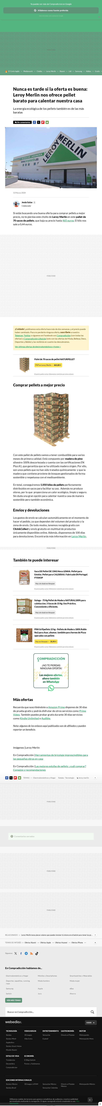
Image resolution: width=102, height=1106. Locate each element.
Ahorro (73, 993)
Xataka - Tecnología (66, 778)
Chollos (39, 71)
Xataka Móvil (11, 1039)
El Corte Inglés (14, 71)
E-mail (47, 122)
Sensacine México (49, 1084)
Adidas (88, 71)
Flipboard (42, 122)
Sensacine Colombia (50, 1088)
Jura (39, 993)
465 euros (68, 220)
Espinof (45, 1039)
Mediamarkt (28, 71)
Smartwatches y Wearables (81, 976)
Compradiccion (11, 1067)
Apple (40, 988)
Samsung (78, 71)
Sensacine (46, 1035)
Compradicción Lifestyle (35, 338)
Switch (9, 993)
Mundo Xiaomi (11, 1050)
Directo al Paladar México (68, 1085)
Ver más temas (14, 1000)
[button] (28, 202)
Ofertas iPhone (77, 943)
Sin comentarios (23, 122)
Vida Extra (28, 1039)
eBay (72, 988)
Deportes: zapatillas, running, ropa (18, 982)
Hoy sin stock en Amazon (45, 584)
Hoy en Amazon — (45, 641)
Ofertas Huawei (61, 943)
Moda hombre (44, 981)
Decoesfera (10, 1064)
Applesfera (10, 1042)
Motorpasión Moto (86, 1039)
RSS (31, 953)
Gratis (97, 71)
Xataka (8, 1035)
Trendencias (10, 1060)
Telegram (19, 335)
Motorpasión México (87, 1084)
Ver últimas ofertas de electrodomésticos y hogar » (38, 346)
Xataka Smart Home (14, 1046)
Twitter (38, 122)
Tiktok (37, 953)
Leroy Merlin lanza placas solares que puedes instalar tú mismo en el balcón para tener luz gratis (57, 935)
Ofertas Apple (45, 943)
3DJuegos (28, 1035)
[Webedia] (13, 1021)
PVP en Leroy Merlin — (48, 365)
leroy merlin (84, 778)
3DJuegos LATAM (31, 1084)
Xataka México (11, 1084)
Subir (89, 1023)
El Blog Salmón (29, 1060)
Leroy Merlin (51, 71)
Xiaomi (62, 71)
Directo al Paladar (68, 1035)
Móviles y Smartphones (47, 976)
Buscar (92, 1011)
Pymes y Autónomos (32, 1064)
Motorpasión (84, 1035)
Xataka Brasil (11, 1088)
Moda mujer (75, 981)
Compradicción (64, 335)
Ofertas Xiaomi (30, 943)
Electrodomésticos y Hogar (44, 778)
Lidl (70, 71)
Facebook (34, 122)
